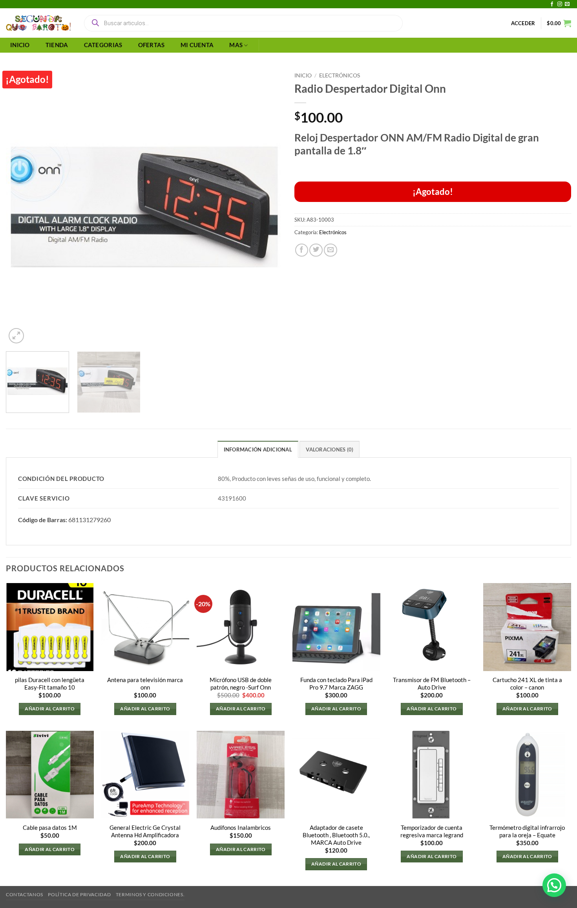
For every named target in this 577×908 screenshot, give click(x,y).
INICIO (20, 45)
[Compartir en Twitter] (316, 250)
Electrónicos (339, 75)
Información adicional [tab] (258, 449)
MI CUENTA (197, 45)
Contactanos (24, 894)
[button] (523, 23)
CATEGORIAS (103, 45)
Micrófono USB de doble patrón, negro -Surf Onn (241, 684)
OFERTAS (151, 45)
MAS (236, 45)
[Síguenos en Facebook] (552, 4)
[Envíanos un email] (567, 4)
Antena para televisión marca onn (145, 684)
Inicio (303, 75)
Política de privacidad (79, 894)
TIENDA (57, 45)
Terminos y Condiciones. (150, 894)
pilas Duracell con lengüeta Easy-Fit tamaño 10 (49, 684)
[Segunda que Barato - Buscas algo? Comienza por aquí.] (38, 23)
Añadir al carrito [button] (50, 709)
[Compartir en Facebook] (302, 250)
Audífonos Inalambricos (240, 827)
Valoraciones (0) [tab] (329, 449)
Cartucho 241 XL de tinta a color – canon (527, 684)
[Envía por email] (330, 250)
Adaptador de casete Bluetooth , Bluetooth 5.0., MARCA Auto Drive (336, 835)
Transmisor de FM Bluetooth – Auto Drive (432, 684)
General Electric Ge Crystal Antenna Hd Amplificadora (145, 831)
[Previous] (21, 207)
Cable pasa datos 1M (50, 827)
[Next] (267, 207)
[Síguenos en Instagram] (559, 4)
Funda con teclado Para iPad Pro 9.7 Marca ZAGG (336, 684)
